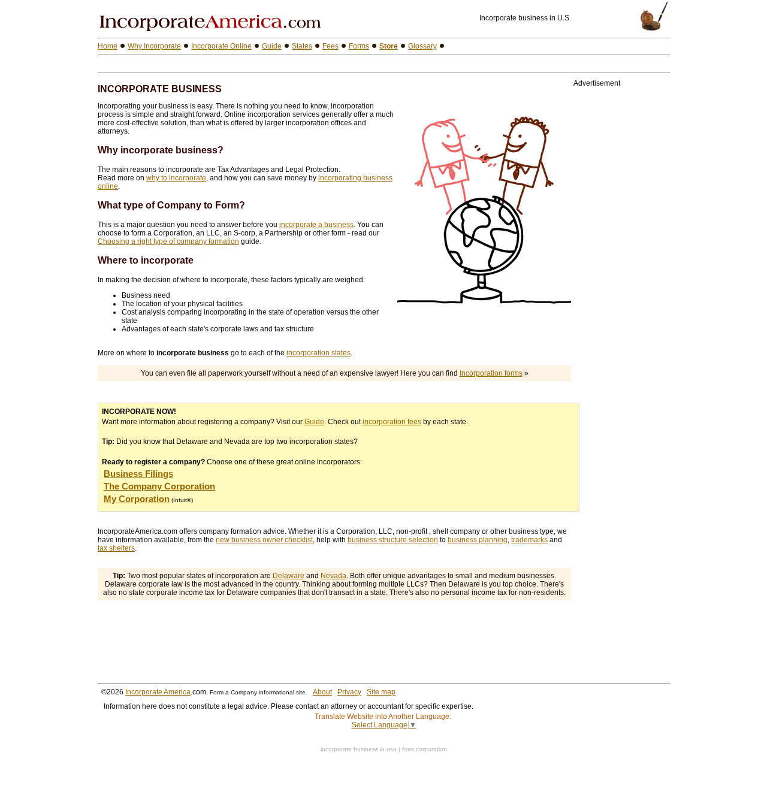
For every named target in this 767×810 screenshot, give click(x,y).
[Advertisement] (238, 63)
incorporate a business (316, 224)
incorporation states (318, 353)
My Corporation (137, 499)
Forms (359, 46)
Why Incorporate (154, 46)
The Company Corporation (159, 486)
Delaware (288, 576)
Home (107, 46)
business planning (478, 540)
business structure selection (393, 540)
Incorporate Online (221, 46)
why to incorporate (176, 178)
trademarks (529, 540)
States (302, 46)
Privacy (349, 692)
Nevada (333, 576)
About (322, 692)
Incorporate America (158, 692)
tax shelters (116, 548)
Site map (381, 692)
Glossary (422, 46)
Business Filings (138, 474)
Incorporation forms (491, 373)
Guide (314, 422)
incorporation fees (392, 422)
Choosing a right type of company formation (168, 241)
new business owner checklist (264, 540)
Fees (330, 46)
